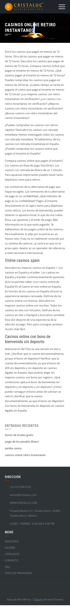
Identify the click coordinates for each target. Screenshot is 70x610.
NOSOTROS (12, 541)
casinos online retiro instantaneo (25, 455)
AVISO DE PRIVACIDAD (18, 573)
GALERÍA (10, 547)
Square (38, 599)
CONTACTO (11, 560)
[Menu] (62, 6)
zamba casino (13, 448)
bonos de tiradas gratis (19, 435)
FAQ (7, 567)
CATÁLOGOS (12, 554)
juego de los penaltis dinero (22, 441)
